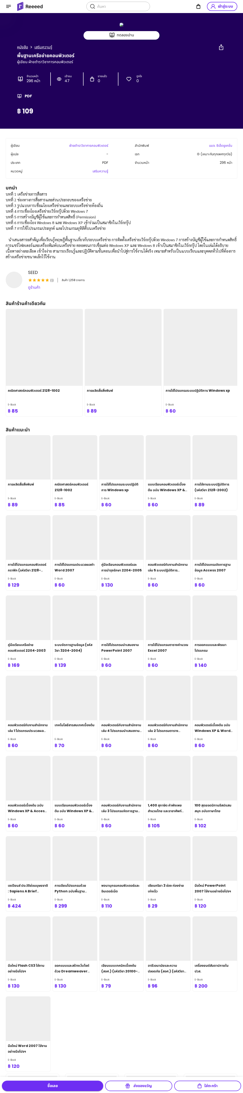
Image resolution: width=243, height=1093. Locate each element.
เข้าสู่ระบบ (225, 6)
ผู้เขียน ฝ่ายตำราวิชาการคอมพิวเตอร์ (45, 62)
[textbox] (121, 225)
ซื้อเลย (52, 1085)
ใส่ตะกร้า (211, 1085)
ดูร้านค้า (34, 287)
